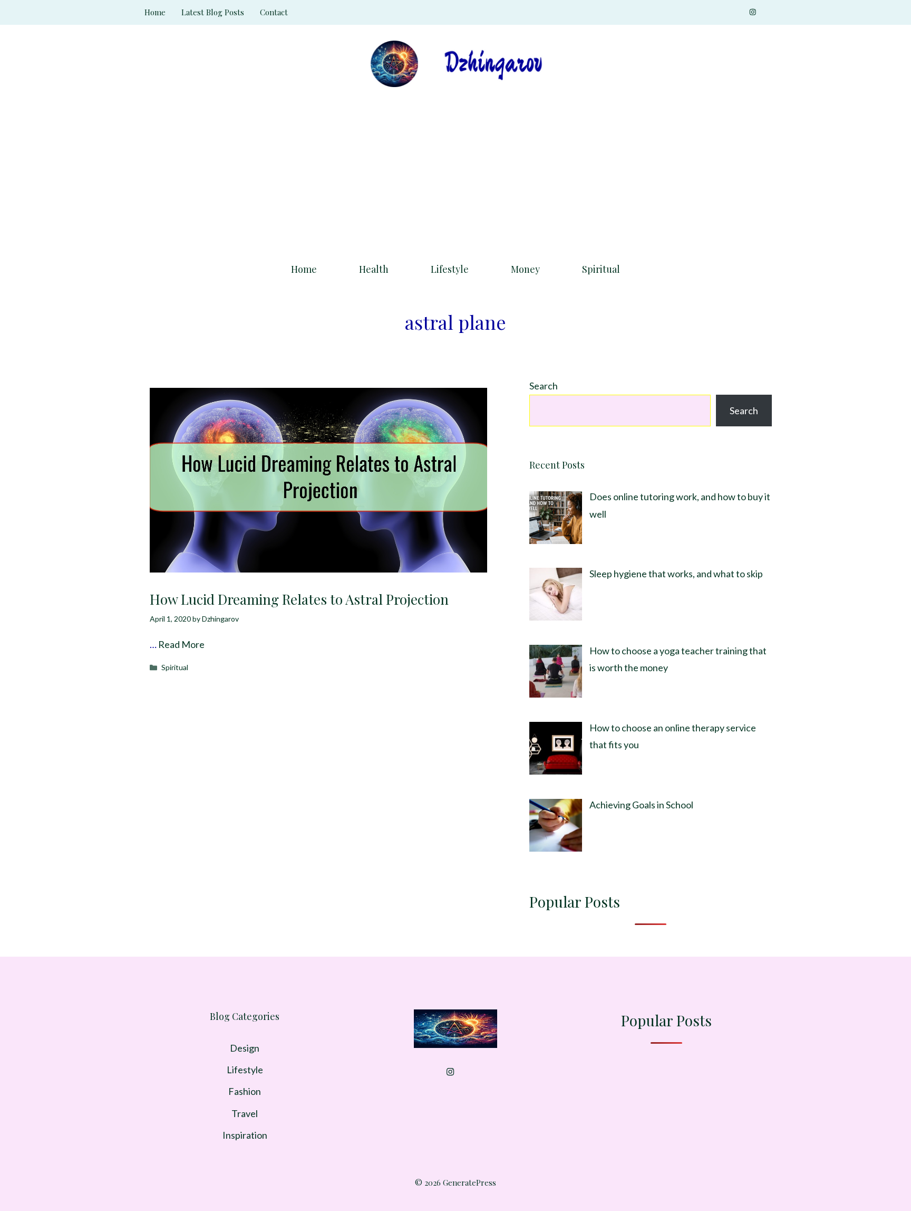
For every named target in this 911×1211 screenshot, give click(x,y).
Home (155, 12)
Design (244, 1048)
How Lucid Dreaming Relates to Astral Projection (299, 599)
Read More (181, 644)
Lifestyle (450, 269)
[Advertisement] (455, 171)
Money (525, 269)
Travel (244, 1113)
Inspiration (244, 1135)
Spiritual (601, 269)
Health (374, 269)
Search (543, 386)
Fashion (244, 1091)
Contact (274, 12)
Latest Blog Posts (212, 12)
